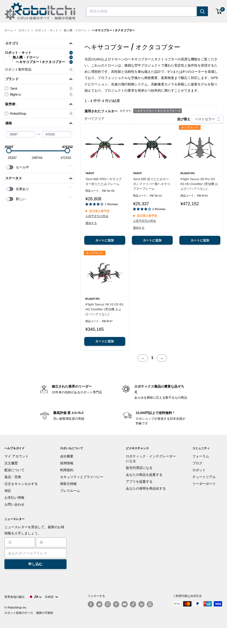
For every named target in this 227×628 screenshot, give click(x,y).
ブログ (197, 463)
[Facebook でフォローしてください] (91, 604)
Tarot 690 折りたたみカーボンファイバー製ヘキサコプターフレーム (151, 183)
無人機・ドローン (75, 30)
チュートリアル (204, 477)
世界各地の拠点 (14, 596)
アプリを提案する (139, 481)
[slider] (9, 150)
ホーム (8, 30)
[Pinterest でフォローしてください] (116, 604)
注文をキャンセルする (21, 484)
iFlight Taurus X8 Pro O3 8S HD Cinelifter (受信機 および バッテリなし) (199, 183)
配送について (14, 470)
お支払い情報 (14, 497)
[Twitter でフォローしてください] (99, 604)
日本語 (50, 596)
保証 (7, 490)
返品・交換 (12, 477)
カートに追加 (104, 240)
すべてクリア (94, 118)
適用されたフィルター (101, 111)
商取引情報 (68, 484)
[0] (219, 11)
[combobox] (141, 11)
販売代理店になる (139, 468)
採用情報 (66, 463)
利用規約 (66, 470)
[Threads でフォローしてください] (150, 604)
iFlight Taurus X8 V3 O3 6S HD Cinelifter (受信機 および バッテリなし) (104, 309)
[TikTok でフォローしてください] (133, 604)
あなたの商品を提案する (144, 474)
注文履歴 (11, 463)
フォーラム (200, 456)
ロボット (24, 30)
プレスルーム (70, 490)
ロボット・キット (46, 30)
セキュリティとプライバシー (81, 477)
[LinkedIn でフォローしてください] (141, 604)
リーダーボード (204, 484)
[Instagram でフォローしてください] (108, 604)
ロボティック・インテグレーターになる (151, 458)
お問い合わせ (14, 504)
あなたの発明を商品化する (146, 488)
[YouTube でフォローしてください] (124, 604)
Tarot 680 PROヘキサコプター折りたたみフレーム (103, 181)
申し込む (35, 564)
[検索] (202, 11)
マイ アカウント (16, 456)
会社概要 (66, 456)
